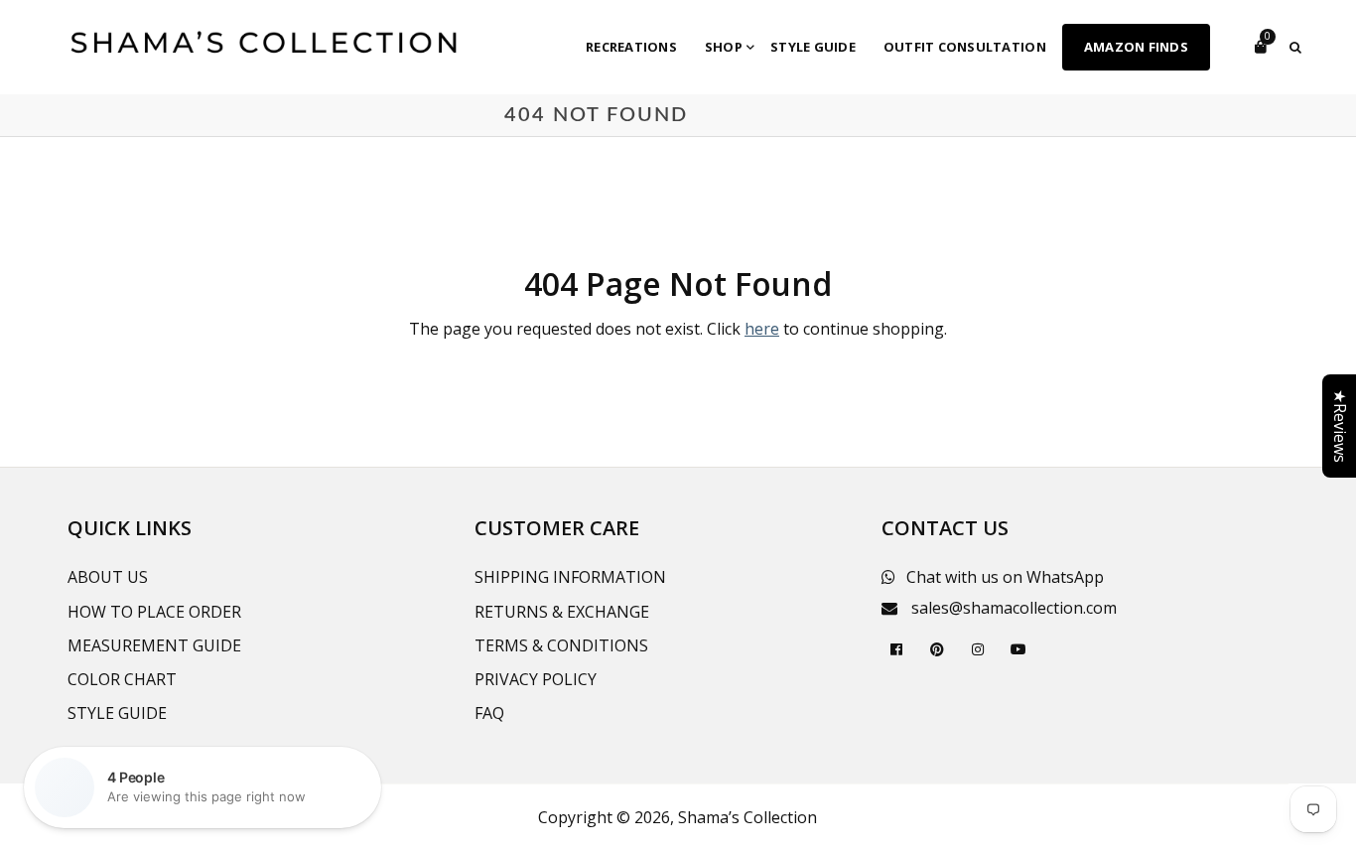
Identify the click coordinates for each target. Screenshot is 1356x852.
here (762, 329)
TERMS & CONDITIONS (561, 645)
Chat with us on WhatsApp (1005, 577)
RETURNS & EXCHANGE (562, 612)
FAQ (489, 713)
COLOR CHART (122, 679)
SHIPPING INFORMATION (570, 577)
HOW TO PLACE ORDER (154, 612)
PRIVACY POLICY (536, 679)
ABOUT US (108, 577)
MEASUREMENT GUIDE (154, 645)
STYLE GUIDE (117, 713)
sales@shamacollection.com (1014, 608)
